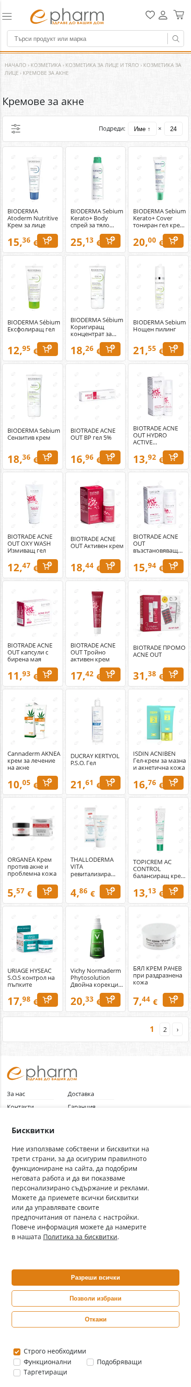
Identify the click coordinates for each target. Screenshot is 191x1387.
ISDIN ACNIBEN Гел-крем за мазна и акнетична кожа (159, 760)
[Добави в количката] (47, 241)
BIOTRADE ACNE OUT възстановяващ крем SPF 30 (155, 543)
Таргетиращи (44, 1371)
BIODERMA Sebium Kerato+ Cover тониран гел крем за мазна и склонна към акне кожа (159, 218)
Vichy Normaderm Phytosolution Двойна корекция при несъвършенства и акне (95, 977)
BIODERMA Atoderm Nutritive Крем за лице (32, 218)
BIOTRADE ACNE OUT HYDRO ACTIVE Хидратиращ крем (159, 435)
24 (173, 128)
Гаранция (82, 1107)
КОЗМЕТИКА (46, 64)
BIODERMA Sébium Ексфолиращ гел (33, 326)
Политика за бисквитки (80, 1236)
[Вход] (163, 18)
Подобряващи (118, 1361)
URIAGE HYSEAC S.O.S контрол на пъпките (31, 977)
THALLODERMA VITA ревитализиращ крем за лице (93, 866)
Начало (15, 64)
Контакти (20, 1107)
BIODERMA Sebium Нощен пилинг (159, 326)
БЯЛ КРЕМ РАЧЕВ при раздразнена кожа (157, 975)
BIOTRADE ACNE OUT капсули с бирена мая (29, 652)
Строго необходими (54, 1351)
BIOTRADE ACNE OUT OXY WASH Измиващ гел (29, 543)
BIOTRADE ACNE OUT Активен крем (97, 542)
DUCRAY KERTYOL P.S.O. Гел (95, 759)
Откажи (96, 1319)
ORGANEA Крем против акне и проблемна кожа (32, 866)
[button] (11, 16)
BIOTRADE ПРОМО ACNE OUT (159, 651)
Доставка (81, 1094)
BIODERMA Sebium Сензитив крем (33, 434)
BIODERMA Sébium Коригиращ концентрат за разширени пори (96, 327)
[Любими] (150, 17)
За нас (16, 1094)
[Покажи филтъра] (15, 129)
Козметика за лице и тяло (102, 64)
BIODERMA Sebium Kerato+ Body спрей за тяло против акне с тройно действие (96, 218)
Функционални (46, 1361)
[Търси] (175, 38)
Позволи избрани (95, 1298)
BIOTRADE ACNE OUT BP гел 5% (92, 434)
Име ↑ (142, 128)
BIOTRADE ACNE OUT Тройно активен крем (92, 652)
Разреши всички (95, 1277)
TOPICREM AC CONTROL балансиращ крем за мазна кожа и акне (159, 869)
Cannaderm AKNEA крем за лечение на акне (33, 760)
